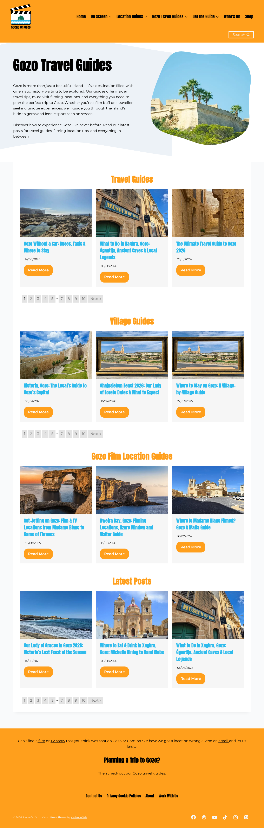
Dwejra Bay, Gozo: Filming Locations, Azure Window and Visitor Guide (126, 527)
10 (83, 299)
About (149, 796)
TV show (58, 741)
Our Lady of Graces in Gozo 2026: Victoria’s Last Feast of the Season (55, 649)
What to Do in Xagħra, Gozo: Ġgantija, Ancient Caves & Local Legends (128, 250)
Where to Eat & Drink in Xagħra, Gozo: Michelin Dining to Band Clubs (132, 649)
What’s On (232, 16)
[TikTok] (225, 817)
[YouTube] (214, 817)
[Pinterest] (246, 817)
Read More (38, 270)
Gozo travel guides (149, 773)
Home (81, 16)
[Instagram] (235, 817)
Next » (95, 299)
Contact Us (94, 796)
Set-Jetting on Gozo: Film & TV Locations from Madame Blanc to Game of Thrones (54, 527)
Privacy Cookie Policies (124, 796)
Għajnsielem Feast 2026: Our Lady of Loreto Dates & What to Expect (130, 389)
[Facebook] (193, 817)
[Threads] (204, 817)
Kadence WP (79, 817)
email (223, 741)
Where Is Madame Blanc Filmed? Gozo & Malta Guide (206, 524)
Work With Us (168, 796)
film (41, 741)
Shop (249, 16)
